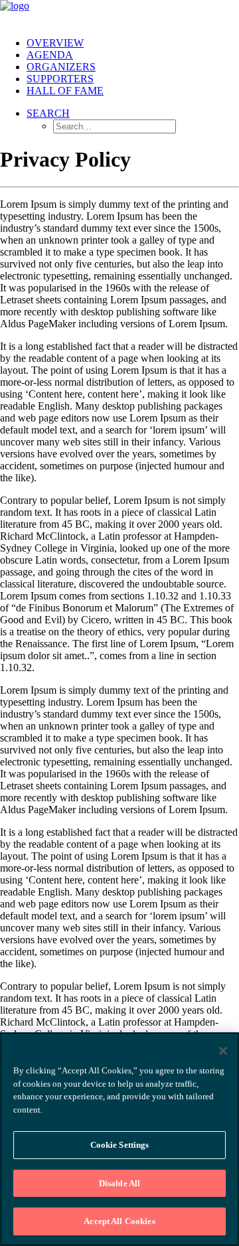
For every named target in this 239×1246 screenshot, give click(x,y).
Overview (55, 42)
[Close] (223, 1050)
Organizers (61, 66)
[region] (119, 1139)
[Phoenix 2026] (119, 13)
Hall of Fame (65, 90)
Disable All (119, 1183)
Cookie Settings (119, 1145)
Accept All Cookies (119, 1221)
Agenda (50, 54)
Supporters (60, 78)
